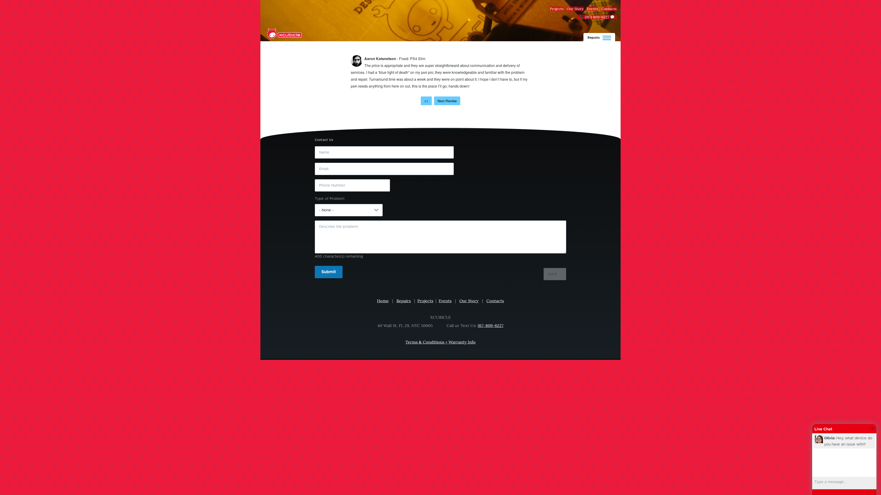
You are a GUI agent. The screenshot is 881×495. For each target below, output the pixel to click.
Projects (556, 8)
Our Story (575, 8)
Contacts (608, 8)
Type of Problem (329, 199)
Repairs (403, 300)
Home (383, 300)
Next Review (447, 100)
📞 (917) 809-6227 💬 (596, 17)
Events (592, 8)
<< (426, 100)
